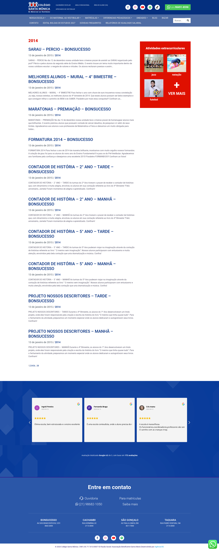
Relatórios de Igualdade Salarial (123, 23)
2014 (57, 55)
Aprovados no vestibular (65, 9)
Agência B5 (159, 547)
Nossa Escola (36, 18)
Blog (154, 18)
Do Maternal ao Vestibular (64, 18)
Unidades (141, 18)
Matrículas (91, 18)
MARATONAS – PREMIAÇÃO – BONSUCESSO (69, 109)
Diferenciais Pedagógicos (116, 18)
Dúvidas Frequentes (90, 23)
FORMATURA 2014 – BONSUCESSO (60, 139)
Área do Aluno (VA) (101, 5)
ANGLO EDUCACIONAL (82, 5)
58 (38, 366)
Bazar (165, 18)
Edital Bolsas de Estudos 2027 (59, 23)
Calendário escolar (63, 5)
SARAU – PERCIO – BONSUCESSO (59, 49)
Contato (33, 23)
